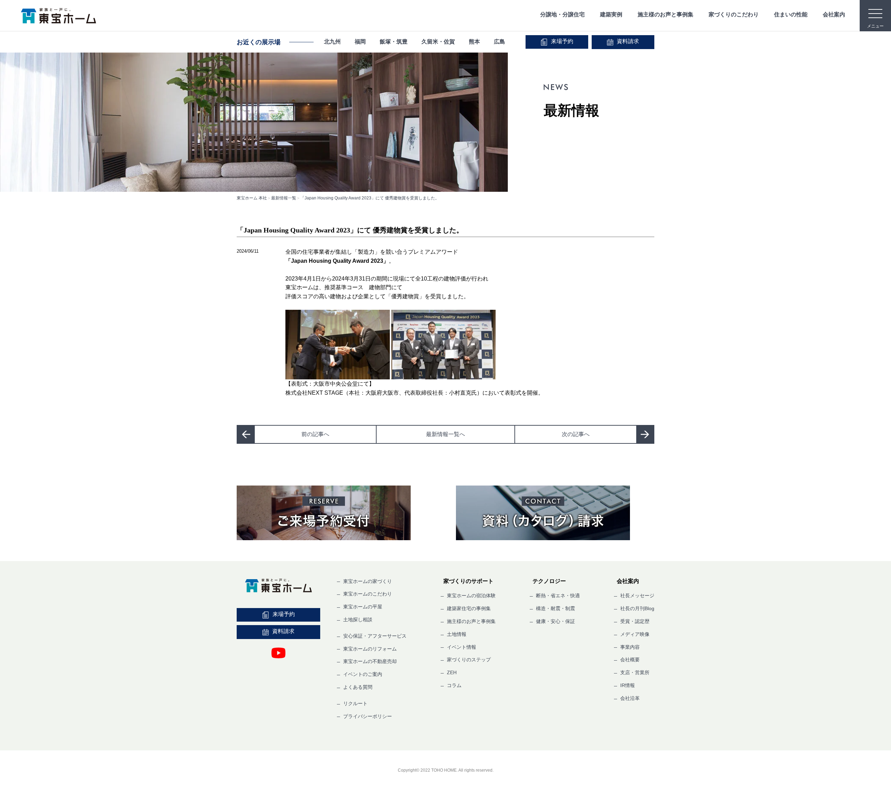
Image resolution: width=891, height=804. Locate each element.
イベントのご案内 (362, 674)
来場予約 (562, 41)
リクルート (355, 703)
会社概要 (630, 659)
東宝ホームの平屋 (362, 606)
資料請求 (628, 41)
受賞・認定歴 (634, 621)
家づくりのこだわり (734, 14)
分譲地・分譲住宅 (562, 14)
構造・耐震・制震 (555, 608)
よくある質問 (357, 687)
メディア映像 (634, 634)
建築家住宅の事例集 (469, 608)
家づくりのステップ (469, 659)
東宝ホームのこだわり (367, 594)
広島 (499, 42)
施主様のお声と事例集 (665, 14)
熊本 (474, 42)
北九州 (332, 42)
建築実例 (611, 14)
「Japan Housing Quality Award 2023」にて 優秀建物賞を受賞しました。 (369, 198)
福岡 (360, 42)
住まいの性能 (790, 14)
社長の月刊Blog (637, 608)
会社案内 (834, 14)
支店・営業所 (634, 672)
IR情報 (627, 685)
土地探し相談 (357, 619)
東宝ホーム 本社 (252, 198)
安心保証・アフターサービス (375, 636)
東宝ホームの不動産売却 (370, 661)
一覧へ (445, 434)
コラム (454, 685)
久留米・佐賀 (438, 42)
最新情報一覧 (283, 198)
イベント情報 (461, 647)
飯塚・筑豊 (394, 42)
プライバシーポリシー (367, 716)
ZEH (452, 672)
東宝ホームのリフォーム (370, 649)
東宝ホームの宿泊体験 (471, 595)
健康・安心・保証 (555, 621)
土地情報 (456, 634)
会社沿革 (630, 698)
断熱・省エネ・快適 (558, 595)
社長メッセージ (637, 595)
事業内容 (630, 647)
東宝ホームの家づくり (367, 581)
